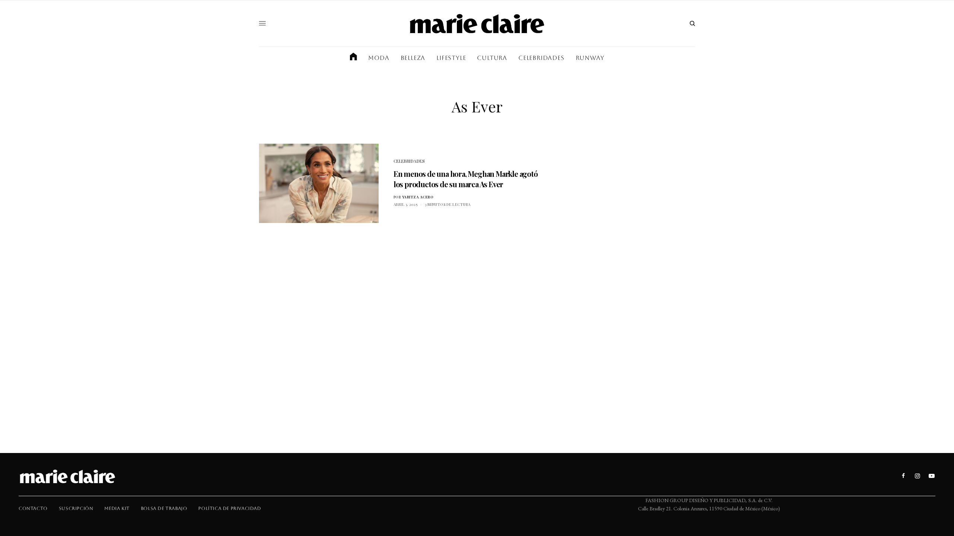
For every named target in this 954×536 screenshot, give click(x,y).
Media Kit (116, 508)
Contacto (33, 508)
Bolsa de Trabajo (164, 508)
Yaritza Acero (418, 197)
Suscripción (76, 508)
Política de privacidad (229, 508)
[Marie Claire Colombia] (477, 23)
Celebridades (409, 161)
